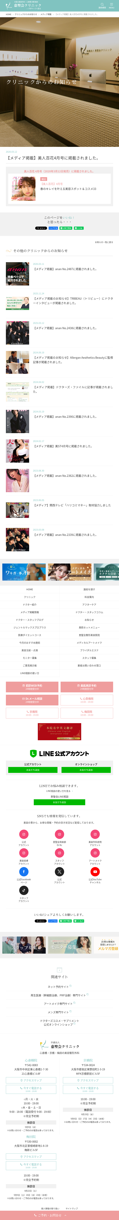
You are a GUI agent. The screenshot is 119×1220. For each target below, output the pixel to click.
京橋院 (88, 1060)
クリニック (29, 597)
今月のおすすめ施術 (29, 642)
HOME (29, 589)
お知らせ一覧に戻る (104, 242)
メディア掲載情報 (29, 612)
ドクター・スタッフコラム (89, 612)
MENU (111, 7)
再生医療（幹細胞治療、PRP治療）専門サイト (58, 995)
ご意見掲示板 (30, 665)
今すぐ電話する (32, 1089)
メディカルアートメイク (89, 642)
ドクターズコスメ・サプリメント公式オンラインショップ (59, 1022)
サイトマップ (72, 1208)
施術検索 (102, 7)
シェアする (53, 228)
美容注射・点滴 (30, 650)
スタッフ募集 (89, 658)
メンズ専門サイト (58, 1012)
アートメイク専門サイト (58, 1004)
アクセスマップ (33, 1080)
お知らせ (89, 620)
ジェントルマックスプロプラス (29, 627)
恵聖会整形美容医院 (89, 635)
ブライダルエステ (89, 650)
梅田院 (31, 1137)
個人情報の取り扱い (50, 1208)
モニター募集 (30, 658)
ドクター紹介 (30, 604)
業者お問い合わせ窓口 (89, 665)
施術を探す (89, 589)
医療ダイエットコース (29, 635)
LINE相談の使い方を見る (58, 791)
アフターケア (89, 604)
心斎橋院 (31, 1060)
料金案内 (89, 597)
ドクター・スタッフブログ (30, 620)
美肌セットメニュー (89, 627)
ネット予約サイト (58, 987)
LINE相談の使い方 (29, 673)
